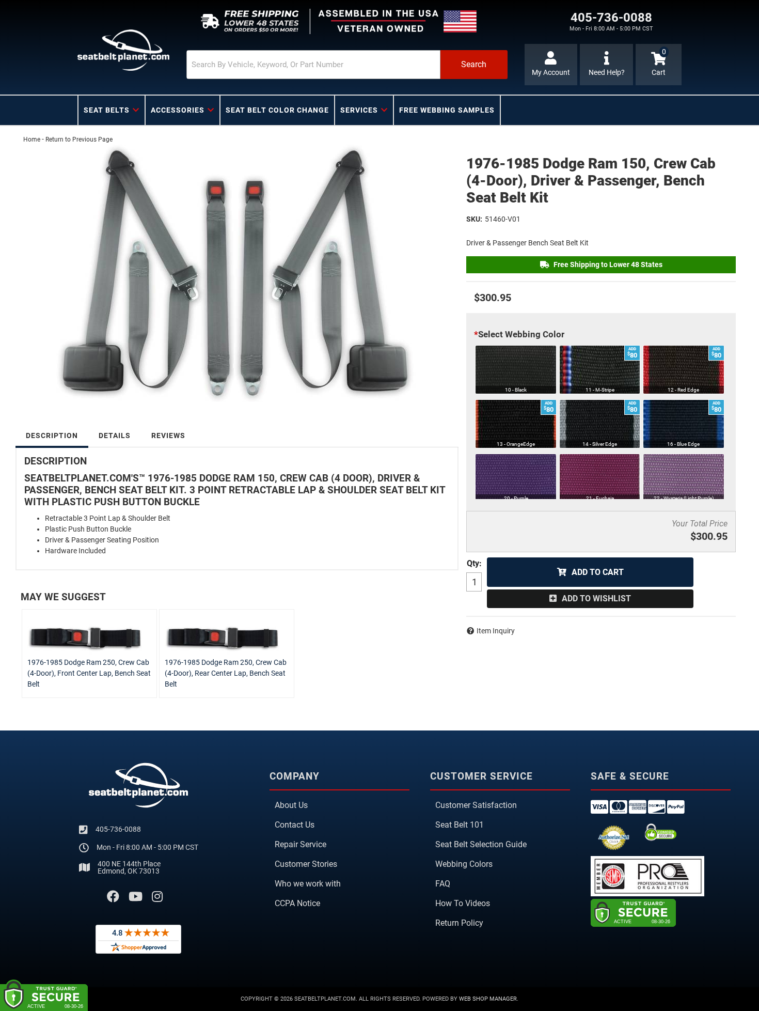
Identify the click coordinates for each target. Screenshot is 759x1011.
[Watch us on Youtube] (136, 897)
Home (31, 139)
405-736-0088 (118, 829)
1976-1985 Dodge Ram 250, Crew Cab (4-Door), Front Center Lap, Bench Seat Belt (89, 673)
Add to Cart (598, 572)
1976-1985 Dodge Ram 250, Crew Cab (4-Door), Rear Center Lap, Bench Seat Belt (226, 673)
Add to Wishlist (596, 598)
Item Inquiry (496, 631)
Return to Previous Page (79, 139)
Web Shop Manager (488, 999)
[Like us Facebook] (113, 897)
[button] (347, 64)
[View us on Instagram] (157, 897)
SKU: (474, 219)
